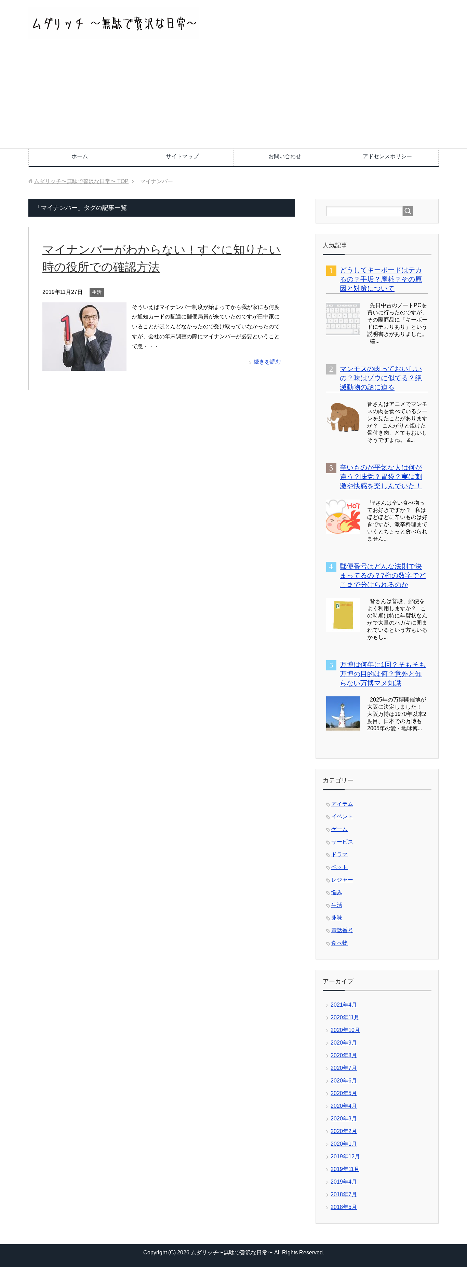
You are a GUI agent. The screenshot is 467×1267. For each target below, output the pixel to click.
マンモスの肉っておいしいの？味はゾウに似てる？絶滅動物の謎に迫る (381, 378)
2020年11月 (345, 1017)
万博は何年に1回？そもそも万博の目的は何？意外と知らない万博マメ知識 (383, 674)
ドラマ (339, 854)
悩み (336, 892)
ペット (339, 867)
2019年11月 (345, 1169)
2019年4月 (344, 1182)
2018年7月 (344, 1194)
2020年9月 (344, 1043)
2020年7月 (344, 1068)
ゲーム (339, 829)
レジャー (342, 880)
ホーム (79, 156)
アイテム (342, 804)
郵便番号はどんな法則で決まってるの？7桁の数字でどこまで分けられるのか (383, 575)
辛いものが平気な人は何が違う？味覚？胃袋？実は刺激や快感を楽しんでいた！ (381, 477)
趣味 (336, 918)
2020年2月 (344, 1131)
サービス (342, 842)
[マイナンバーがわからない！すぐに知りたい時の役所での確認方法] (84, 365)
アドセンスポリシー (387, 156)
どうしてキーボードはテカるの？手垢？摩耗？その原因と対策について (381, 279)
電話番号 (342, 930)
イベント (342, 816)
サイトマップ (182, 156)
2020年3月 (344, 1118)
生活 (97, 292)
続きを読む (267, 362)
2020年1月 (344, 1144)
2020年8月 (344, 1055)
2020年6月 (344, 1081)
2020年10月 (345, 1030)
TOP (81, 181)
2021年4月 (344, 1005)
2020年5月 (344, 1093)
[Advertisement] (233, 97)
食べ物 (339, 943)
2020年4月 (344, 1106)
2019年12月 (345, 1156)
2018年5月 (344, 1207)
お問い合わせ (284, 156)
